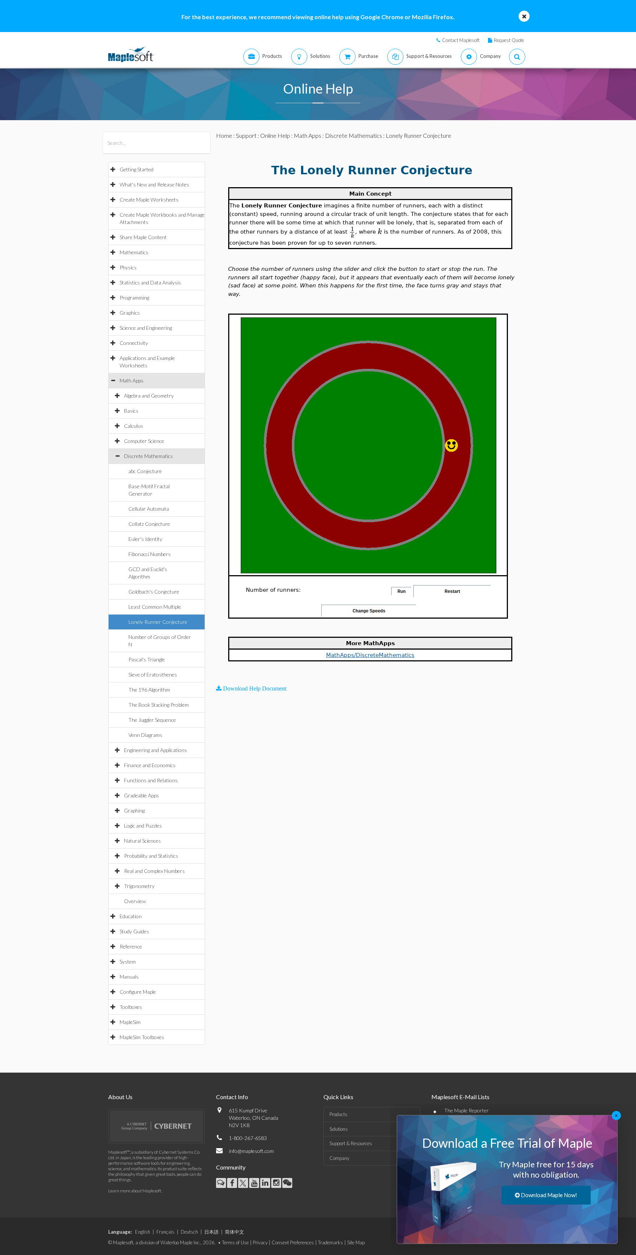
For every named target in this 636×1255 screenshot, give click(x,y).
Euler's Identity (145, 539)
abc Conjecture (145, 471)
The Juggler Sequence (152, 720)
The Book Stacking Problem (158, 705)
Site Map (356, 1242)
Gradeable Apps (141, 795)
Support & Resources (350, 1143)
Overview (135, 901)
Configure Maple (138, 992)
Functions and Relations (151, 780)
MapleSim (130, 1022)
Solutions (338, 1129)
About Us (120, 1096)
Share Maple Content (143, 237)
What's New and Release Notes (154, 184)
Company (339, 1158)
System (128, 961)
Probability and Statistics (151, 856)
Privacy (260, 1242)
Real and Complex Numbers (154, 871)
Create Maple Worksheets (149, 199)
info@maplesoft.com (251, 1151)
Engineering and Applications (155, 750)
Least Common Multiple (154, 607)
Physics (128, 267)
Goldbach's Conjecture (153, 591)
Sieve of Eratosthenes (152, 674)
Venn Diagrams (145, 735)
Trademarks (330, 1242)
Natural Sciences (142, 841)
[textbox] (352, 231)
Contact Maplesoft (461, 40)
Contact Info (232, 1096)
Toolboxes (131, 1007)
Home (224, 135)
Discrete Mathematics (148, 456)
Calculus (133, 426)
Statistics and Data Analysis (150, 282)
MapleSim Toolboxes (142, 1037)
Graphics (130, 313)
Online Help (275, 135)
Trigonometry (139, 886)
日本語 (211, 1232)
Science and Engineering (146, 328)
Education (131, 916)
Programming (134, 297)
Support (246, 135)
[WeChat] (287, 1183)
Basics (131, 411)
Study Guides (134, 931)
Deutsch (189, 1232)
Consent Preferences (293, 1242)
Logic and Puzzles (143, 825)
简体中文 (234, 1232)
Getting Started (136, 169)
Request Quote (509, 40)
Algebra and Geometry (149, 395)
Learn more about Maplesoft (134, 1190)
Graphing (134, 810)
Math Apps (132, 380)
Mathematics (134, 252)
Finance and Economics (150, 765)
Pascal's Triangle (146, 659)
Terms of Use (235, 1242)
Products (338, 1114)
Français (165, 1232)
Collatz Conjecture (149, 524)
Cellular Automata (148, 509)
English (142, 1232)
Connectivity (134, 343)
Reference (131, 946)
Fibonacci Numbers (149, 554)
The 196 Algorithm (149, 689)
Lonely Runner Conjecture (157, 622)
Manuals (129, 976)
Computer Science (144, 441)
